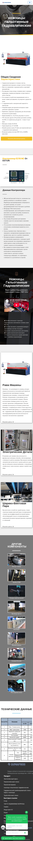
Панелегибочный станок (11, 782)
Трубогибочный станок (11, 795)
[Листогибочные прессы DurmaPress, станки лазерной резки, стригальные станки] (6, 2)
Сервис (6, 807)
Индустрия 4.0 (8, 809)
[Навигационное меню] (30, 2)
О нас (5, 801)
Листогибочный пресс (11, 779)
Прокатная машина (10, 784)
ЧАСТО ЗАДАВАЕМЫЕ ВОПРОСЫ (14, 804)
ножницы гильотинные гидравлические (16, 787)
